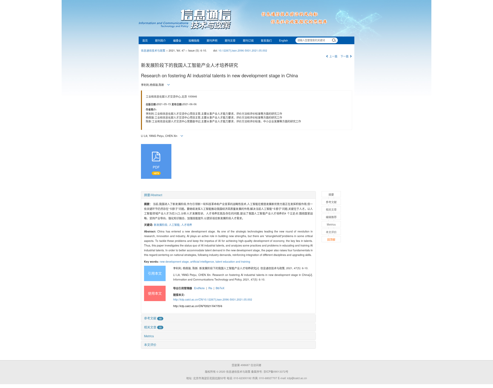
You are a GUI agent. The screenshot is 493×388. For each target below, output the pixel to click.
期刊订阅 (248, 40)
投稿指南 (194, 40)
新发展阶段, (161, 224)
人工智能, (175, 224)
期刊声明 (212, 40)
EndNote (199, 288)
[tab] (228, 195)
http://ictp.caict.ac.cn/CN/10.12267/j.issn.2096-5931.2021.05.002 (212, 299)
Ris (210, 288)
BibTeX (220, 288)
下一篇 (344, 56)
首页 (145, 40)
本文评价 (150, 344)
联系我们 (266, 40)
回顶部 (331, 239)
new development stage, (175, 261)
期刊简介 (160, 40)
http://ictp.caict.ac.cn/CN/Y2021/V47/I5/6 (197, 306)
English (283, 40)
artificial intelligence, (202, 261)
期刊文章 (230, 40)
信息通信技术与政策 (153, 50)
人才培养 (186, 224)
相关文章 (153, 327)
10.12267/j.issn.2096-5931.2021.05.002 (242, 50)
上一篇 (333, 56)
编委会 (177, 40)
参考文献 (153, 318)
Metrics (149, 336)
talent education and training (232, 261)
